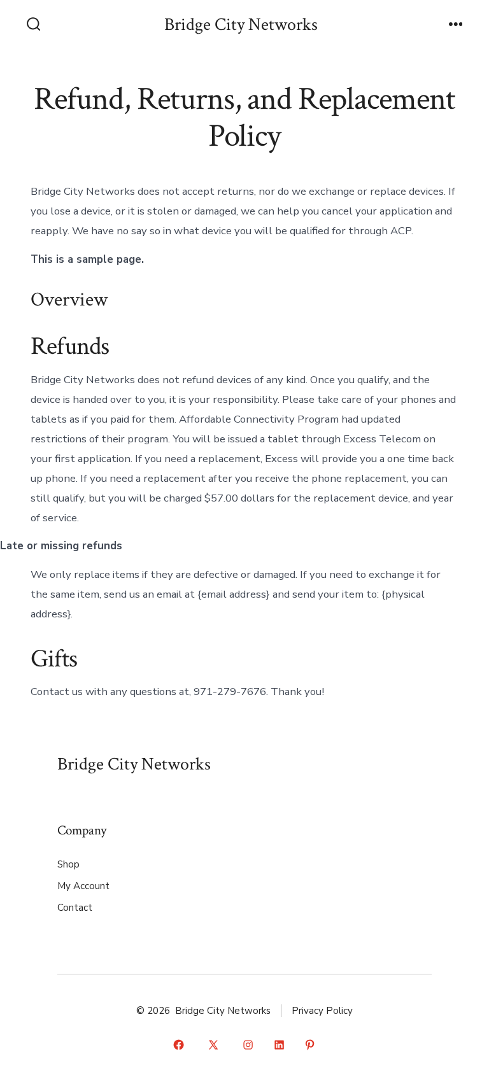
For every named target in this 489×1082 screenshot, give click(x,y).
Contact (74, 907)
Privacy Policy (322, 1010)
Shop (68, 864)
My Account (83, 886)
